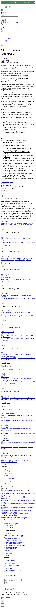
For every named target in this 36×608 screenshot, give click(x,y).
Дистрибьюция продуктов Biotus (14, 537)
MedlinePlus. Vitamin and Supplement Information (19, 158)
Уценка (6, 557)
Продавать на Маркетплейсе (13, 540)
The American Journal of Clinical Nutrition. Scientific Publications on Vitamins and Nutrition (18, 177)
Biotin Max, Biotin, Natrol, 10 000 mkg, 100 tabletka (16, 224)
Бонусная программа (11, 563)
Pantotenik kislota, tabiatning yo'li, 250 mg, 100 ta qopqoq (18, 242)
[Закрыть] (2, 601)
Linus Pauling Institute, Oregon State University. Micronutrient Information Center (18, 174)
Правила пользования (11, 547)
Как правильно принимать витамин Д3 (13, 519)
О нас (6, 532)
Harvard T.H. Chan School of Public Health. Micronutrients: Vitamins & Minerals (17, 167)
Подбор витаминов (10, 548)
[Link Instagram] (8, 589)
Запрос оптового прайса (12, 538)
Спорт (9, 476)
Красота (9, 473)
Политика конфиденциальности (14, 545)
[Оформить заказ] (2, 30)
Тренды (6, 550)
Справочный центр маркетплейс (14, 542)
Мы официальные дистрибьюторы (15, 535)
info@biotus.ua (8, 525)
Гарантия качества (10, 567)
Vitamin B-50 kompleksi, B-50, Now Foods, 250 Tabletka (18, 298)
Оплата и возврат (9, 560)
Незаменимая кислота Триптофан (11, 65)
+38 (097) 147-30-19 (12, 22)
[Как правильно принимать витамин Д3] (14, 517)
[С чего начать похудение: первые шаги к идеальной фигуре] (18, 443)
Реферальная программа (12, 565)
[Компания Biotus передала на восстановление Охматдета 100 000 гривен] (18, 512)
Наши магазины (9, 572)
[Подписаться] (6, 582)
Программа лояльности (11, 562)
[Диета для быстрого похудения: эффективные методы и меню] (18, 429)
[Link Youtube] (11, 589)
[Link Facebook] (5, 589)
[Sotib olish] (3, 374)
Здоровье (10, 471)
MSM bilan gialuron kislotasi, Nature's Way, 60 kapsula (17, 399)
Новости (9, 484)
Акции (6, 555)
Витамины (10, 478)
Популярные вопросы (11, 568)
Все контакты (8, 527)
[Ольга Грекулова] (7, 182)
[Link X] (13, 589)
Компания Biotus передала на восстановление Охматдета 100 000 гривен (15, 514)
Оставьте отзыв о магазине (12, 570)
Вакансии (7, 533)
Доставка (7, 558)
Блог (5, 40)
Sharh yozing (6, 245)
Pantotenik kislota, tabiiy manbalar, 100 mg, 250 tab (16, 260)
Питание (10, 481)
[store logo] (6, 7)
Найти (3, 20)
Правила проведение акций (13, 543)
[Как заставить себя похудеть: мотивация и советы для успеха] (18, 416)
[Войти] (2, 24)
